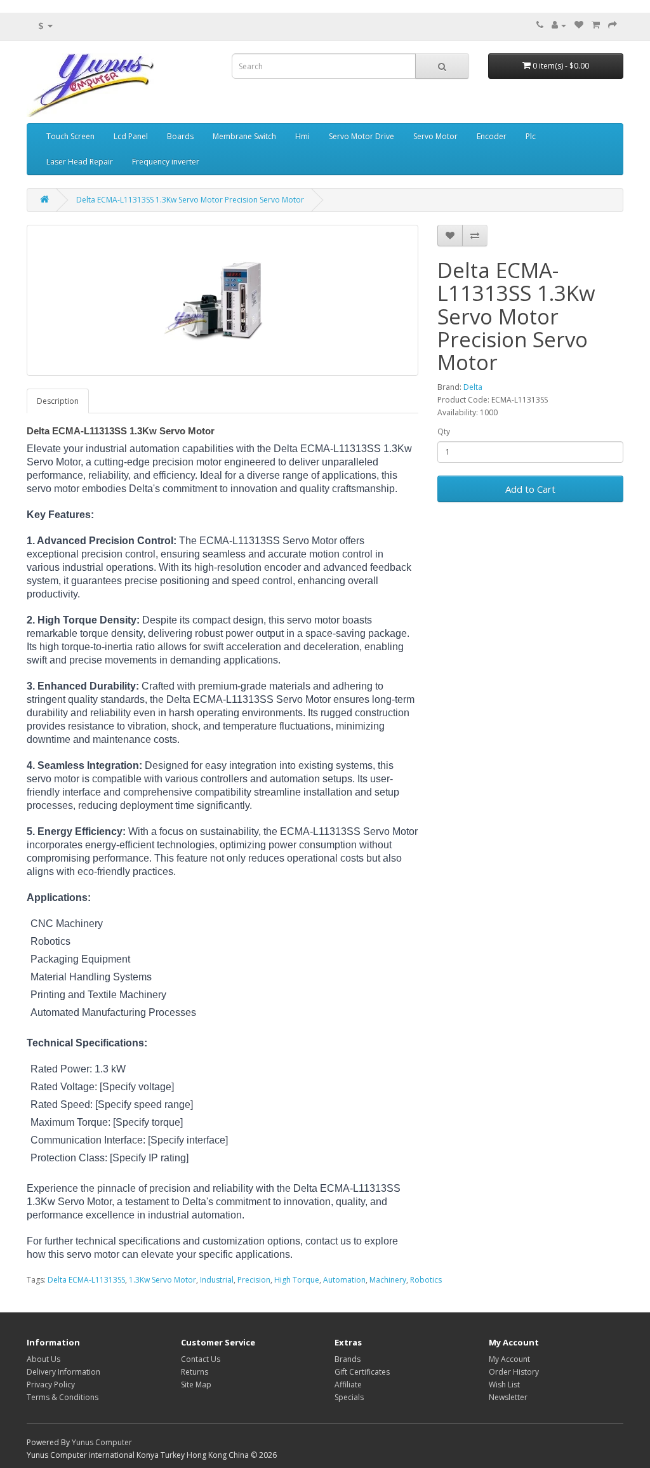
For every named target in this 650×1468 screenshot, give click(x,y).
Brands (348, 1359)
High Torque (296, 1279)
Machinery (387, 1279)
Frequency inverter (165, 161)
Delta (472, 387)
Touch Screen (70, 136)
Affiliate (348, 1384)
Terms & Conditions (62, 1397)
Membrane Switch (244, 136)
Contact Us (200, 1359)
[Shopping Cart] (596, 25)
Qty (443, 431)
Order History (514, 1371)
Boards (180, 136)
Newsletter (508, 1397)
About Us (43, 1359)
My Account (509, 1359)
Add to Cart (530, 489)
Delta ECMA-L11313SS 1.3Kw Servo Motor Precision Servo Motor (190, 199)
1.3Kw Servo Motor (162, 1279)
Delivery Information (63, 1371)
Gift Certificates (362, 1371)
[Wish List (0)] (578, 25)
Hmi (302, 136)
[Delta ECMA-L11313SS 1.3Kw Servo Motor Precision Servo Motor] (222, 300)
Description (58, 401)
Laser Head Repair (79, 161)
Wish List (504, 1384)
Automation (344, 1279)
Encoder (492, 136)
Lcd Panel (131, 136)
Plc (531, 136)
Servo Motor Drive (361, 136)
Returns (194, 1371)
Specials (349, 1397)
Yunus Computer (102, 1442)
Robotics (426, 1279)
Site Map (196, 1384)
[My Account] (559, 25)
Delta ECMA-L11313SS (86, 1279)
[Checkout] (612, 25)
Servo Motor (435, 136)
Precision (253, 1279)
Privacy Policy (51, 1384)
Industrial (217, 1279)
